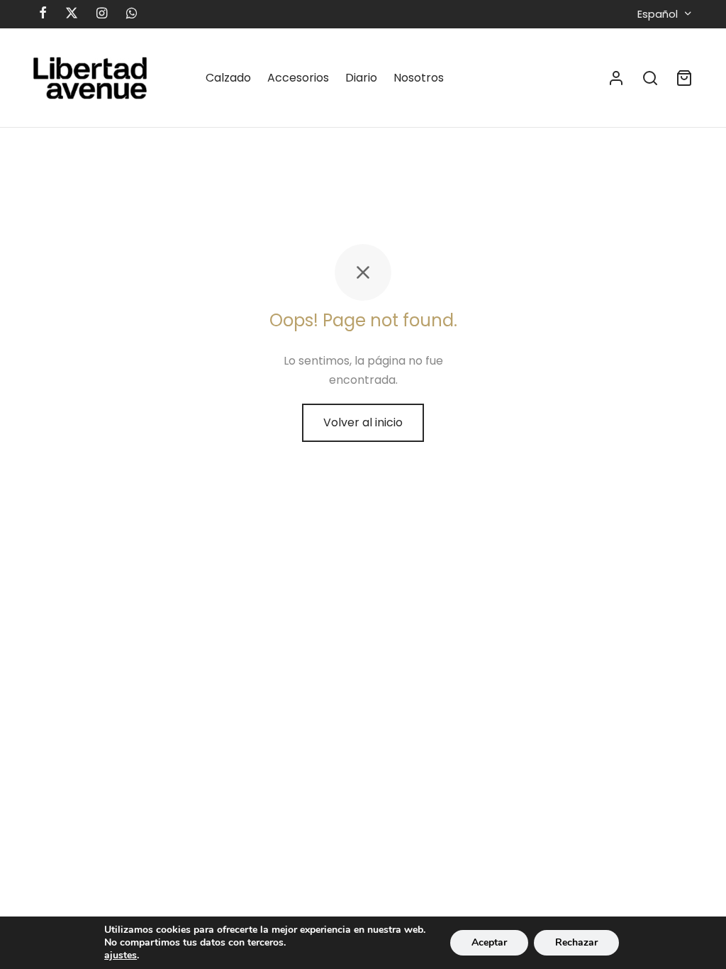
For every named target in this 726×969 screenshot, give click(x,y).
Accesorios (298, 78)
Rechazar (576, 942)
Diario (361, 78)
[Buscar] (650, 78)
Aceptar (489, 942)
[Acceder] (616, 78)
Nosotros (418, 78)
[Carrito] (684, 78)
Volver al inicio (363, 422)
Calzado (228, 78)
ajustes (120, 955)
